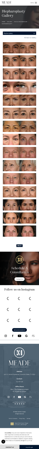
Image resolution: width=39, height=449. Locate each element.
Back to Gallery (31, 37)
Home (3, 21)
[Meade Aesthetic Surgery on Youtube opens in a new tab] (19, 336)
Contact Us (19, 279)
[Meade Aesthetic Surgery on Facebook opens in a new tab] (12, 336)
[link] (19, 381)
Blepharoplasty (7, 23)
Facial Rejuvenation (20, 21)
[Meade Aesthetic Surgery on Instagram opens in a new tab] (5, 336)
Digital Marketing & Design (21, 423)
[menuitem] (5, 336)
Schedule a (19, 270)
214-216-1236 (29, 440)
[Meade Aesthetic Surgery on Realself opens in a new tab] (33, 336)
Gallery (9, 21)
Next (19, 246)
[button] (3, 441)
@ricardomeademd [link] (19, 330)
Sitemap (28, 418)
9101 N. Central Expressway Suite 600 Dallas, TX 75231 (19, 374)
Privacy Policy (22, 418)
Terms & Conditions (13, 418)
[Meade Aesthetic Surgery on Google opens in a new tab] (26, 336)
